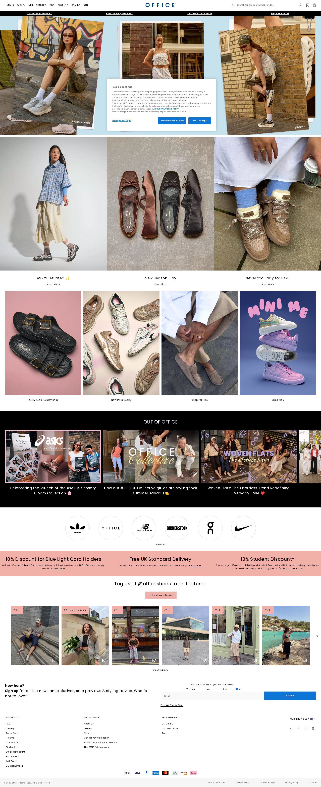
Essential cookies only (171, 120)
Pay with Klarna (280, 13)
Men (31, 5)
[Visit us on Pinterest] (299, 728)
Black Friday (13, 756)
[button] (317, 636)
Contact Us (12, 742)
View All (160, 544)
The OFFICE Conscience (97, 747)
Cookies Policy (242, 782)
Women (21, 5)
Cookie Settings (267, 782)
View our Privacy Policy (171, 705)
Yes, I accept (200, 120)
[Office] (160, 5)
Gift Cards (11, 761)
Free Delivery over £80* (119, 13)
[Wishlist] (305, 5)
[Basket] (312, 5)
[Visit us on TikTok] (314, 728)
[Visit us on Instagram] (306, 728)
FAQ (8, 723)
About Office (91, 717)
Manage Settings (121, 120)
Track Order (12, 733)
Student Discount (15, 751)
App (164, 733)
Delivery (10, 728)
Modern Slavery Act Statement (100, 742)
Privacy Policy (291, 782)
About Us (89, 723)
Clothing (63, 5)
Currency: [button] (299, 718)
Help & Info (12, 717)
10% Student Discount (39, 13)
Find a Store (12, 747)
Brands (76, 5)
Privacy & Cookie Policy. (167, 109)
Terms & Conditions (215, 782)
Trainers (41, 5)
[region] (161, 105)
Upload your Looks (161, 595)
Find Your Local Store (199, 13)
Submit (290, 695)
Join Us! (88, 728)
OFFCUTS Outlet (170, 728)
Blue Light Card (14, 765)
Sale (85, 5)
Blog (86, 733)
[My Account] (299, 5)
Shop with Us (169, 717)
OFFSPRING (167, 723)
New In (10, 5)
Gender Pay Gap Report (97, 737)
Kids (51, 5)
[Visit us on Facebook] (291, 728)
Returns (10, 737)
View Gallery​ (160, 670)
